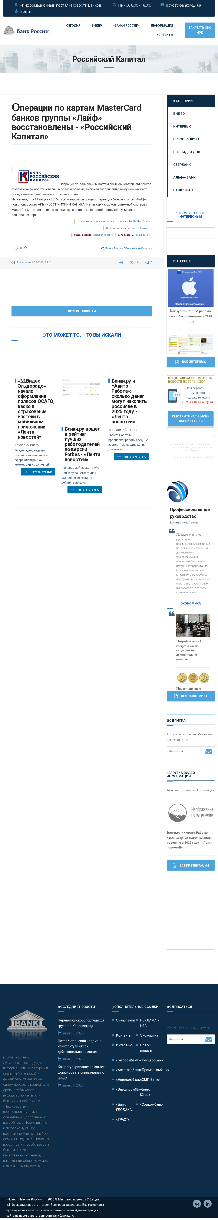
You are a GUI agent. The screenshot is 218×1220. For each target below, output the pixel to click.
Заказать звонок (199, 30)
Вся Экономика (194, 696)
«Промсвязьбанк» (154, 1070)
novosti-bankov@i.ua (183, 5)
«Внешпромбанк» (130, 1089)
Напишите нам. (143, 235)
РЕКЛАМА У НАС (149, 1023)
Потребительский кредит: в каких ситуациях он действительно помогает (80, 1046)
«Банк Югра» (145, 1092)
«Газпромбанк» (128, 1060)
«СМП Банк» (150, 1080)
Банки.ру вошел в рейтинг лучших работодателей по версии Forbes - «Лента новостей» (82, 444)
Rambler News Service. (140, 221)
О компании (125, 1020)
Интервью (182, 126)
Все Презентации (194, 865)
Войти (25, 11)
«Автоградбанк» (129, 1070)
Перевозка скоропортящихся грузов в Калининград (81, 1023)
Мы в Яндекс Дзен (199, 402)
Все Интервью (194, 361)
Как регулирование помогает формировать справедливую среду (81, 1072)
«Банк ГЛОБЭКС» (124, 1107)
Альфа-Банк (184, 177)
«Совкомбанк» (152, 1104)
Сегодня (73, 25)
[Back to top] (205, 1207)
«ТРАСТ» (123, 1120)
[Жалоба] (121, 262)
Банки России (114, 248)
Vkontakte (197, 1204)
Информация (162, 25)
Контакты (164, 35)
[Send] (208, 751)
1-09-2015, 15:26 (41, 262)
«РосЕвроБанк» (152, 1060)
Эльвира (22, 262)
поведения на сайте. (102, 235)
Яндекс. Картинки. (141, 228)
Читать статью (42, 472)
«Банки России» (126, 25)
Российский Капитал (138, 248)
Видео (97, 25)
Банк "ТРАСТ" (184, 190)
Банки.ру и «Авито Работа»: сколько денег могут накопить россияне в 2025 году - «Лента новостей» (129, 401)
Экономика (149, 1035)
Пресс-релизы (186, 139)
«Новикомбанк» (129, 1080)
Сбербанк (182, 165)
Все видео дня (186, 152)
